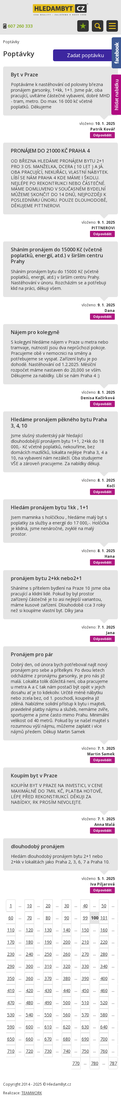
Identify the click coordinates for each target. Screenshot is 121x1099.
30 (66, 906)
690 (85, 1039)
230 (11, 954)
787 (113, 1063)
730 (48, 1051)
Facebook (116, 40)
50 (103, 906)
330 (85, 966)
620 (66, 1027)
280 (104, 954)
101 (104, 918)
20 (48, 906)
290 (11, 966)
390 (85, 978)
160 (104, 930)
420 (29, 990)
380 (66, 978)
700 (104, 1039)
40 (85, 906)
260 (66, 954)
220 (104, 942)
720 (29, 1051)
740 (66, 1051)
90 (66, 918)
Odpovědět (102, 135)
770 (76, 1063)
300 (29, 966)
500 (66, 1002)
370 (48, 978)
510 (85, 1002)
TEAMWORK (31, 1093)
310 (48, 966)
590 (11, 1027)
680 (66, 1039)
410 (11, 990)
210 (85, 942)
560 (66, 1015)
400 (104, 978)
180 (29, 942)
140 (66, 930)
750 (85, 1051)
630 (85, 1027)
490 (48, 1002)
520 (104, 1002)
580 (104, 1015)
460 (104, 990)
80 (48, 918)
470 (11, 1002)
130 (48, 930)
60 (10, 918)
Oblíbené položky (83, 26)
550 (48, 1015)
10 (29, 906)
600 (29, 1027)
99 (85, 918)
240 (29, 954)
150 (85, 930)
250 (48, 954)
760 (104, 1051)
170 (11, 942)
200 (66, 942)
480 (29, 1002)
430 (48, 990)
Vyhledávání (97, 26)
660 (29, 1039)
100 (94, 918)
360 (29, 978)
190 (48, 942)
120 (29, 930)
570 (85, 1015)
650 (11, 1039)
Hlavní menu (112, 26)
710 (11, 1051)
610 (48, 1027)
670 (48, 1039)
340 (104, 966)
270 (85, 954)
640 (104, 1027)
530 (11, 1015)
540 (29, 1015)
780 (94, 1063)
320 (66, 966)
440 (66, 990)
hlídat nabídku (116, 83)
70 (29, 918)
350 (11, 978)
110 (11, 930)
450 (85, 990)
